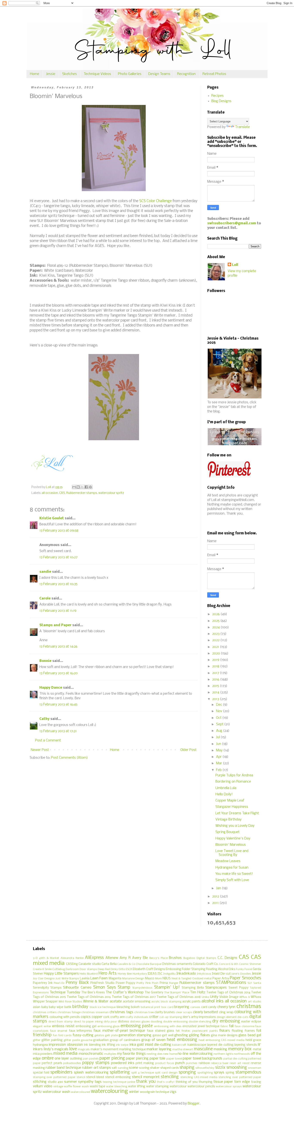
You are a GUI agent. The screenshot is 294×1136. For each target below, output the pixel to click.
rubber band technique (63, 1068)
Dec (219, 705)
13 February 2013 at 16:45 (58, 704)
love (73, 1049)
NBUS (166, 978)
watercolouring (109, 1091)
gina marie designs (224, 1035)
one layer (62, 1058)
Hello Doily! (224, 794)
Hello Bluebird (89, 973)
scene (133, 1068)
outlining (76, 1058)
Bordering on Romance (233, 781)
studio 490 (55, 1082)
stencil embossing (118, 1077)
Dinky (114, 969)
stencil (81, 1077)
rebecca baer (220, 1063)
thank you (146, 1082)
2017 (216, 673)
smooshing (236, 1068)
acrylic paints (191, 1001)
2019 (216, 660)
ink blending (92, 1045)
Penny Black (77, 983)
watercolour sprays (229, 1086)
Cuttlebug (58, 969)
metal (257, 1049)
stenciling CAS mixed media (199, 1077)
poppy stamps (95, 1063)
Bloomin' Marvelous (230, 845)
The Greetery (154, 992)
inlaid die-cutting (158, 1045)
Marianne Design (133, 978)
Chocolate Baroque (148, 964)
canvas (195, 1007)
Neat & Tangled (181, 978)
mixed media (65, 1054)
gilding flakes (199, 1035)
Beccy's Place (158, 958)
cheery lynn (226, 1007)
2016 (216, 679)
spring (230, 1072)
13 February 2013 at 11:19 (57, 611)
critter (154, 1017)
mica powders (43, 1054)
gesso (157, 1035)
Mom (158, 978)
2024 (216, 627)
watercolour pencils (201, 1086)
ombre (48, 1058)
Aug (219, 731)
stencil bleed (95, 1077)
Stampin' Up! (167, 987)
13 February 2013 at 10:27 (58, 557)
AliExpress (94, 958)
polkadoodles (72, 1063)
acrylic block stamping (166, 1001)
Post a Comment (48, 740)
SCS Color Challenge (155, 201)
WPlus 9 (244, 997)
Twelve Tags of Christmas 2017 (134, 997)
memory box (240, 1049)
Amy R (125, 958)
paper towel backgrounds (202, 1058)
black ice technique (103, 1007)
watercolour (178, 1086)
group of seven (153, 1040)
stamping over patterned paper (54, 1077)
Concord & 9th (228, 964)
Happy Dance (50, 688)
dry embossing (226, 1021)
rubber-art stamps (96, 1068)
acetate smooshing (136, 1001)
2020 (216, 653)
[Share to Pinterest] (90, 487)
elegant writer (42, 1026)
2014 (216, 692)
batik (67, 1007)
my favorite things (131, 1054)
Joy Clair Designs (44, 978)
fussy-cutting (83, 1035)
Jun (219, 744)
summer (70, 1082)
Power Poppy (125, 983)
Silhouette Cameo (77, 987)
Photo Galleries (129, 74)
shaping (186, 1068)
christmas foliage (68, 1012)
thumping (205, 1082)
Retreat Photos (214, 74)
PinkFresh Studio (102, 983)
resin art (235, 1063)
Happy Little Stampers (61, 973)
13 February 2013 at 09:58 (58, 530)
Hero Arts (107, 973)
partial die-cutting (235, 1058)
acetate (116, 1001)
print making (145, 1063)
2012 (216, 896)
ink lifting (108, 1045)
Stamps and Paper (55, 625)
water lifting (136, 1086)
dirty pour (110, 1021)
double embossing (175, 1021)
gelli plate (111, 1035)
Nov (219, 711)
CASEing (72, 964)
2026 (216, 614)
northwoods (242, 1054)
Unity (214, 997)
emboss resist (63, 1026)
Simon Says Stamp (111, 987)
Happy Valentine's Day (232, 838)
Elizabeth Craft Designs (149, 969)
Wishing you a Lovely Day (234, 826)
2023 (216, 634)
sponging (187, 1072)
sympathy (85, 1082)
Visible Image (228, 997)
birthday (80, 1007)
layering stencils (245, 1045)
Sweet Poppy (238, 987)
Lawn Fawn (99, 978)
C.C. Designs (227, 958)
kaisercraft (179, 1045)
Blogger (194, 1103)
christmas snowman (95, 1012)
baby (44, 1007)
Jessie (50, 74)
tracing (256, 1082)
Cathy (44, 719)
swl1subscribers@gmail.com (231, 223)
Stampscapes (216, 987)
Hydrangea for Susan (231, 867)
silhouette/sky (204, 1068)
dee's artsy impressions (199, 1017)
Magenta (115, 978)
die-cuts (242, 1017)
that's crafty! (166, 1082)
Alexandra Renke (72, 958)
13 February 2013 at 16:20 (58, 673)
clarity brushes (165, 1012)
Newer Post (40, 750)
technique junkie (124, 1082)
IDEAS (152, 973)
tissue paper (223, 1082)
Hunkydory (140, 973)
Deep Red (104, 969)
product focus (164, 1063)
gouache (86, 1040)
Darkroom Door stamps (81, 969)
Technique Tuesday (65, 992)
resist (246, 1063)
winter (134, 1092)
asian (36, 1007)
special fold (41, 1072)
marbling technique (132, 1049)
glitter (36, 1040)
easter (245, 1021)
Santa (257, 983)
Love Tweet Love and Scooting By (231, 853)
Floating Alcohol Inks (220, 969)
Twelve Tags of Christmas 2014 (228, 992)
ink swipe (122, 1045)
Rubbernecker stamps (81, 493)
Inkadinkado (186, 973)
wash (85, 1086)
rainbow (204, 1063)
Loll (235, 265)
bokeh (135, 1007)
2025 (216, 621)
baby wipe (56, 1007)
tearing (107, 1082)
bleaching (123, 1007)
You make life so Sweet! (234, 874)
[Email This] (74, 487)
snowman (254, 1068)
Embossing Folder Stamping (185, 969)
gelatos (99, 1035)
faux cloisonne (244, 1026)
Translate (242, 127)
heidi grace (253, 1040)
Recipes (217, 96)
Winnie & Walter (95, 1001)
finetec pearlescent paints (199, 1031)
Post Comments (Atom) (69, 758)
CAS (62, 493)
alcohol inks (212, 1001)
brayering (181, 1007)
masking (220, 1049)
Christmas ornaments (177, 964)
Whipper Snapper (45, 1001)
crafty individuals (136, 1017)
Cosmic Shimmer (250, 964)
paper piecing (112, 1058)
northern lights (223, 1054)
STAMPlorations (231, 983)
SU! (250, 983)
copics (86, 1017)
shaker (154, 1068)
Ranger (173, 983)
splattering (120, 1072)
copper (97, 1017)
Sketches (69, 74)
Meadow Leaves (227, 861)
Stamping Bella (193, 987)
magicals (84, 1049)
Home (34, 74)
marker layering (159, 1049)
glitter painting (52, 1040)
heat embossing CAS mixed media (222, 1040)
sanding (123, 1068)
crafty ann (117, 1017)
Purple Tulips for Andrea (234, 775)
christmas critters (45, 1012)
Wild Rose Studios (70, 1001)
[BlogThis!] (78, 487)
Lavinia (85, 978)
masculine (203, 1049)
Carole (45, 598)
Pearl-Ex (59, 983)
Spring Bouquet (227, 832)
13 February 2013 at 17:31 (58, 731)
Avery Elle (140, 958)
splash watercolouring (91, 1072)
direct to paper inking (88, 1021)
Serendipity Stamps (47, 987)
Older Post (188, 750)
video (48, 1086)
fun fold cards (62, 1035)
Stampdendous (142, 987)
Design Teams (159, 74)
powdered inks (122, 1063)
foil (258, 1031)
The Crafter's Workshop (124, 992)
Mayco (149, 978)
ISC (160, 973)
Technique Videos (97, 74)
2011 (216, 903)
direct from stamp (60, 1021)
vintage (58, 1086)
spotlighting (205, 1072)
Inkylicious (204, 973)
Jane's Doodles (241, 973)
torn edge (242, 1082)
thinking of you (187, 1082)
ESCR (129, 969)
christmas (249, 1007)
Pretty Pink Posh (147, 983)
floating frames (243, 1031)
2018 (216, 666)
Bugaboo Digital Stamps (199, 958)
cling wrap (226, 1012)
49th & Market (49, 958)
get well (167, 1035)
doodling (156, 1021)
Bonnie (45, 661)
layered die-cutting (220, 1045)
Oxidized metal (202, 978)
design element (227, 1017)
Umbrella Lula (225, 788)
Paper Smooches (245, 978)
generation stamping (135, 1035)
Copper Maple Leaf (229, 800)
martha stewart (182, 1049)
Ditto (122, 969)
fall (231, 1026)
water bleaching (116, 1086)
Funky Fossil (244, 969)
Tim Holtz (197, 992)
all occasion (50, 493)
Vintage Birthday (228, 819)
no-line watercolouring (195, 1054)
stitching (39, 1082)
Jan (219, 888)
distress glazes (140, 1021)
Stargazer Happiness (231, 807)
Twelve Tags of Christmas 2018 (179, 997)
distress (123, 1021)
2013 (216, 699)
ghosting (181, 1035)
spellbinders (61, 1072)
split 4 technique (142, 1072)
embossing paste (137, 1026)
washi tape (97, 1086)
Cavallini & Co (126, 964)
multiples (110, 1054)
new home (170, 1054)
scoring (144, 1068)
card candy (209, 1007)
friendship (42, 1035)
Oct (219, 718)
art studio (254, 1001)
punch (180, 1063)
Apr (219, 757)
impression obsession (66, 1045)
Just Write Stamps (67, 978)
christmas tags (121, 1012)
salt (114, 1068)
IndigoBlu (169, 973)
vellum (38, 1086)
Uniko (205, 997)
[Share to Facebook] (86, 487)
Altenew (111, 958)
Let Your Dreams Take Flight (237, 813)
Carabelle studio (90, 964)
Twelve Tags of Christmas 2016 (89, 997)
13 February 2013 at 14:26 (58, 646)
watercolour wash (56, 1092)
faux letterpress (80, 1031)
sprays (219, 1072)
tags (98, 1082)
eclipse (256, 1021)
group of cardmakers (125, 1040)
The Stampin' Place (176, 992)
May (219, 750)
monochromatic (91, 1054)
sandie (45, 572)
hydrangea (40, 1045)
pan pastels (91, 1058)
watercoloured (80, 1092)
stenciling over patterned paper (239, 1077)
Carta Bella (109, 964)
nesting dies (154, 1054)
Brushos (175, 958)
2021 (216, 647)
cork (106, 1017)
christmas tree (144, 1012)
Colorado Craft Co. (205, 964)
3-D (35, 958)
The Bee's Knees (93, 992)
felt (178, 1031)
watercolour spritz (111, 493)
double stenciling (200, 1021)
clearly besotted (205, 1012)
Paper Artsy (220, 978)
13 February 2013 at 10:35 (58, 584)
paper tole (158, 1058)
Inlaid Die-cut (221, 973)
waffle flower (72, 1086)
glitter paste (72, 1040)
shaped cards (169, 1068)
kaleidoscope (196, 1045)
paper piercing (137, 1058)
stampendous (248, 1072)
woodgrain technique (154, 1092)
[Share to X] (82, 487)
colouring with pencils (65, 1017)
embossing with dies (167, 1026)
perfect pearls (52, 1063)
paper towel (174, 1058)
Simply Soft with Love (232, 880)
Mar (219, 763)
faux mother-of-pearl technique (119, 1031)
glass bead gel (249, 1035)
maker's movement (104, 1049)
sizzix (220, 1068)
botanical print (151, 1007)
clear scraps (184, 1012)
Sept (220, 724)
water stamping (157, 1086)
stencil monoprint (145, 1077)
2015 (216, 686)
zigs (173, 1092)
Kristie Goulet (51, 518)
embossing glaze (108, 1026)
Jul (218, 737)
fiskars (224, 1031)
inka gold (136, 1045)
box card (167, 1007)
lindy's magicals (56, 1049)
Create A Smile (42, 969)
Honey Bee (125, 973)
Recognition (186, 74)
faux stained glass (160, 1031)
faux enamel (58, 1031)
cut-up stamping (170, 1017)
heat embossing (182, 1040)
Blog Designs (221, 101)
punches (191, 1063)
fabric (224, 1026)
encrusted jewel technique (201, 1026)
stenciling (170, 1077)
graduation (101, 1040)
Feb (219, 770)
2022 (216, 640)
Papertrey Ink (43, 983)
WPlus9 (256, 997)
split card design (166, 1072)
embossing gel (86, 1026)
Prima (164, 983)
